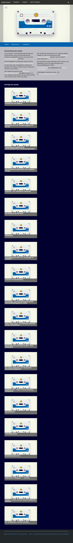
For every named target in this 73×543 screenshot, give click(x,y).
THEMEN (16, 2)
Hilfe (61, 534)
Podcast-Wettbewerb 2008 (47, 74)
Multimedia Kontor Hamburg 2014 (16, 534)
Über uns (32, 534)
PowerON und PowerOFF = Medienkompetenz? (19, 63)
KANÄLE (24, 2)
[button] (5, 41)
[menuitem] (64, 41)
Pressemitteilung (42, 68)
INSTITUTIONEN (35, 2)
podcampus (6, 2)
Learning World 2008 (11, 59)
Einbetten (26, 44)
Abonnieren (15, 44)
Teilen (7, 44)
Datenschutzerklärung (43, 534)
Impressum (55, 534)
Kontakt (66, 534)
